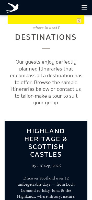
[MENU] (84, 7)
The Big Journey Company (13, 8)
